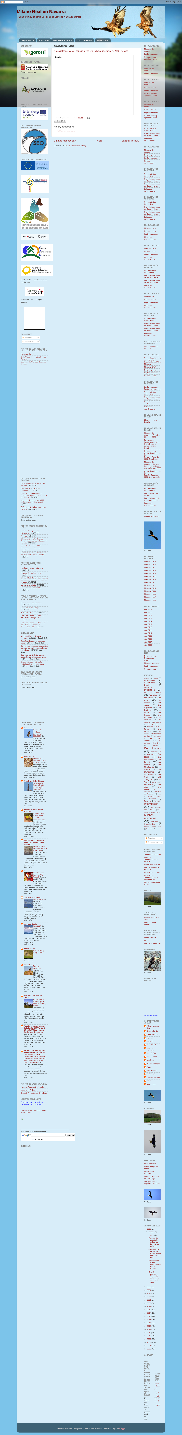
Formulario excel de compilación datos (152, 499)
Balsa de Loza (30, 756)
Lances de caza (39, 899)
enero (159, 794)
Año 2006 (148, 645)
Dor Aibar (153, 695)
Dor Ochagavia (149, 774)
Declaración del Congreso (31, 608)
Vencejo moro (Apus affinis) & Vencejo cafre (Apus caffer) (38, 786)
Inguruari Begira (30, 924)
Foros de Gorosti (27, 354)
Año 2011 (148, 630)
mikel (149, 1081)
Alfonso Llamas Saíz (153, 1027)
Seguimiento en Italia (152, 854)
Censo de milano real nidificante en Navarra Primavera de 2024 (33, 554)
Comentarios (29, 342)
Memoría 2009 (150, 591)
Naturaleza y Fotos (31, 965)
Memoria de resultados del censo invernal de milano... (153, 1242)
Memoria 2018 (150, 297)
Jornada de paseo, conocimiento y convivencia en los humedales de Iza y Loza (34, 648)
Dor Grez (157, 743)
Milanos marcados (150, 816)
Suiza (159, 826)
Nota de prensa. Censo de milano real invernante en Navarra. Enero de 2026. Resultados (152, 455)
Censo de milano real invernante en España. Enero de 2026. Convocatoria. (152, 474)
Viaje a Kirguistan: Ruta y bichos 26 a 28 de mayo (40, 848)
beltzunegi (151, 1074)
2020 (149, 1303)
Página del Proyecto (152, 516)
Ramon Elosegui (153, 1063)
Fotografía (147, 801)
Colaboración (149, 680)
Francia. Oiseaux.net (152, 943)
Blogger (122, 1429)
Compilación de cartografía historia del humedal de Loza (32, 663)
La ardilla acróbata (28, 585)
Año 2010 (148, 633)
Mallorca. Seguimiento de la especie (151, 859)
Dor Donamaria (154, 724)
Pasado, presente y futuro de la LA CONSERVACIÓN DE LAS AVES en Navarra (35, 1028)
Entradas (28, 338)
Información (151, 803)
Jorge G (150, 1041)
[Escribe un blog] (57, 121)
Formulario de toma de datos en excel (152, 185)
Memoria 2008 (150, 594)
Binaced (155, 678)
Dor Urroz (148, 784)
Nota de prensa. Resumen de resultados (150, 658)
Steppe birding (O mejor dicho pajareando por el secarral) (34, 842)
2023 (149, 1293)
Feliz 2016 (37, 926)
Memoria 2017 (150, 367)
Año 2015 (148, 618)
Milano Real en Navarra (41, 11)
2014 (149, 1323)
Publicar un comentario (66, 131)
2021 (149, 1300)
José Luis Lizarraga (150, 1049)
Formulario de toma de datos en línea (152, 135)
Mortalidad (154, 822)
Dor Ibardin (153, 745)
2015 (149, 1320)
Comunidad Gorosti (84, 40)
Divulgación (149, 690)
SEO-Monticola (150, 1164)
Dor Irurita (150, 754)
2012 (149, 1329)
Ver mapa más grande (150, 1015)
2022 (149, 1297)
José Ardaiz (151, 1045)
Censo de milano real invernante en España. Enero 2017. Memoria (152, 361)
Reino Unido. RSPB (151, 872)
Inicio (99, 140)
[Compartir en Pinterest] (64, 121)
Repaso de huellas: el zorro (32, 573)
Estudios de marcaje (152, 864)
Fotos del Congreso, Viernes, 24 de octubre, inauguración (33, 617)
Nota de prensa (150, 88)
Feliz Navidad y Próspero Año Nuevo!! (38, 875)
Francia (156, 801)
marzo (151, 1235)
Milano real (154, 812)
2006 (149, 1349)
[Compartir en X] (60, 121)
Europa (158, 796)
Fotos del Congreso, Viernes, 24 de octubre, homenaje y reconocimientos (33, 625)
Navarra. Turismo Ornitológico (33, 1087)
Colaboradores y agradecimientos (150, 58)
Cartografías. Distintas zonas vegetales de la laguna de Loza (33, 656)
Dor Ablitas (155, 692)
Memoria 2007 (150, 597)
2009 (149, 1339)
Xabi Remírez (152, 1070)
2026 (149, 1229)
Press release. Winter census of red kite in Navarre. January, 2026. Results (91, 51)
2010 (149, 1336)
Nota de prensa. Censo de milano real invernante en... (153, 1277)
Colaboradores (150, 376)
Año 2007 (148, 642)
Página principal (28, 40)
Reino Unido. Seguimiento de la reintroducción (151, 877)
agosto (152, 1232)
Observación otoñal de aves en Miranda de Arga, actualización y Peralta (34, 541)
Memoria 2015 (150, 573)
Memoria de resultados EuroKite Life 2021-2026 (37, 733)
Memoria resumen (151, 663)
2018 (149, 1310)
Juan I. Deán (152, 1057)
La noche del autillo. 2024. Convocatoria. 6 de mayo (31, 547)
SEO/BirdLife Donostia (149, 1173)
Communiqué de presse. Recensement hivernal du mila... (154, 1253)
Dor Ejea (150, 726)
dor (145, 692)
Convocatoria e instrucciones (150, 130)
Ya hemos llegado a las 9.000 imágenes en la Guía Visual (32, 501)
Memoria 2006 (150, 600)
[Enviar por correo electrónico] (55, 121)
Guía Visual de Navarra (62, 40)
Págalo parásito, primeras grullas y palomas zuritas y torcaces (39, 1003)
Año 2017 (148, 612)
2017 (149, 1313)
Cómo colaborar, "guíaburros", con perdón (158, 1390)
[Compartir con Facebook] (62, 121)
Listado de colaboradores (150, 162)
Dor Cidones (157, 722)
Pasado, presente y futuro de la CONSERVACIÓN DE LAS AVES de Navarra (35, 1052)
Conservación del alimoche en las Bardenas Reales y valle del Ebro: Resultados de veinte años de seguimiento (35, 1060)
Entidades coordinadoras (150, 335)
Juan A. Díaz (152, 1053)
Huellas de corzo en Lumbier (32, 568)
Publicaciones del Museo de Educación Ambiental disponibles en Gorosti (34, 495)
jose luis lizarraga (153, 1077)
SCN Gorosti (44, 40)
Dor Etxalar (157, 736)
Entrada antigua (130, 140)
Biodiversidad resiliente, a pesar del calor (39, 761)
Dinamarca (148, 687)
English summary (151, 54)
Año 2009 (148, 636)
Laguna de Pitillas (28, 1090)
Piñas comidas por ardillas (31, 588)
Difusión (147, 685)
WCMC (147, 940)
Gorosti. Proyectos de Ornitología (34, 1093)
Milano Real (29, 728)
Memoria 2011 (150, 585)
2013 (149, 1326)
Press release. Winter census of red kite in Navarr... (154, 1265)
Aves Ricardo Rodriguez (34, 781)
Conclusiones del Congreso (32, 603)
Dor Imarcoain (155, 752)
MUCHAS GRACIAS (29, 613)
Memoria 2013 (150, 579)
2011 (149, 1333)
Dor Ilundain (152, 748)
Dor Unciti (155, 782)
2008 (149, 1342)
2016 (149, 1316)
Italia (151, 807)
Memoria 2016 (150, 570)
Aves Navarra (29, 949)
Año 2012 (148, 627)
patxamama (151, 1084)
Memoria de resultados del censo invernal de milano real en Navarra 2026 (152, 465)
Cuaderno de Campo (32, 897)
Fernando (150, 1038)
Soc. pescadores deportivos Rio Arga (152, 1182)
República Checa (149, 826)
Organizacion (149, 824)
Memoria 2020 (150, 228)
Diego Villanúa (152, 1031)
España (149, 796)
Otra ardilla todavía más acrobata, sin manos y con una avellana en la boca (34, 580)
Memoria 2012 (150, 582)
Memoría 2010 (150, 588)
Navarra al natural (31, 871)
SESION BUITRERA (37, 968)
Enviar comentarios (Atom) (75, 146)
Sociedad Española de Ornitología (151, 1178)
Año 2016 (148, 615)
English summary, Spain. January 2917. (152, 388)
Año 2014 (148, 621)
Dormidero (147, 791)
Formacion (152, 799)
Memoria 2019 (150, 248)
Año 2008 (148, 639)
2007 (149, 1346)
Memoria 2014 (150, 576)
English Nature (150, 937)
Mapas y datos (103, 40)
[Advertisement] (33, 381)
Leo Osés (150, 1060)
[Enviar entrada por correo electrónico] (88, 118)
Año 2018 (148, 609)
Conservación (149, 683)
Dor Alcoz (148, 698)
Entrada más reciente (65, 140)
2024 (149, 1290)
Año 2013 (148, 624)
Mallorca (152, 810)
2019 (149, 1306)
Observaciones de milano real (151, 348)
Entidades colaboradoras (150, 140)
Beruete (146, 678)
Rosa (149, 1067)
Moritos (24, 536)
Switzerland (149, 829)
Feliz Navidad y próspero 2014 (38, 952)
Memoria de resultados (149, 50)
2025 (149, 1287)
